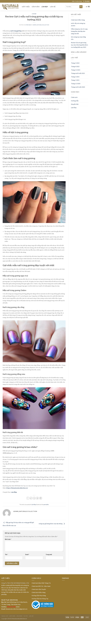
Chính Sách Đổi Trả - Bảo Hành (41, 586)
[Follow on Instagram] (85, 1)
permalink (46, 504)
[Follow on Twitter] (87, 1)
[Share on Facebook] (27, 498)
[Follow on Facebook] (83, 1)
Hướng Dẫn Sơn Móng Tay (40, 598)
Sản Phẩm (36, 6)
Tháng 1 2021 (75, 80)
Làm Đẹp (45, 6)
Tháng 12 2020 (75, 83)
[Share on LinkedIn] (40, 498)
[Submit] (80, 6)
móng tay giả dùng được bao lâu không (51, 523)
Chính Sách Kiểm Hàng (78, 20)
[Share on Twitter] (31, 498)
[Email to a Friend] (34, 498)
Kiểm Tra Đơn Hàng (77, 1)
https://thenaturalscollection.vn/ (17, 488)
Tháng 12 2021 (75, 70)
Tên (6, 554)
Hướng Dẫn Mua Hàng (39, 595)
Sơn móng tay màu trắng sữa (78, 38)
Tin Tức (25, 616)
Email (27, 554)
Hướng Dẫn (74, 101)
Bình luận (8, 539)
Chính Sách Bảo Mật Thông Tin (41, 583)
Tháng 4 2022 (75, 66)
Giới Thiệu (26, 6)
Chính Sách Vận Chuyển (39, 589)
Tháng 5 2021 (75, 77)
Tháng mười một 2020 (78, 87)
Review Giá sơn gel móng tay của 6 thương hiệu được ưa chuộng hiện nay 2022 (79, 45)
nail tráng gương (15, 31)
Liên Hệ (52, 6)
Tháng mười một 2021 (78, 73)
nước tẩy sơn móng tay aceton (78, 24)
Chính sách (74, 97)
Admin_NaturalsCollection (41, 24)
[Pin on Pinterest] (37, 498)
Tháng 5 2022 (75, 63)
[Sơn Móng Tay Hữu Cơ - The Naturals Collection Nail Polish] (10, 6)
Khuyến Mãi (74, 104)
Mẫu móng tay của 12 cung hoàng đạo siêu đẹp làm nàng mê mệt (79, 31)
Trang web (49, 554)
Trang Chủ (4, 616)
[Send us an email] (88, 1)
